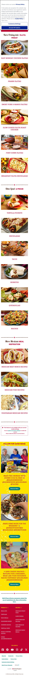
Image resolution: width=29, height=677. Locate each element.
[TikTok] (21, 650)
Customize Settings (14, 23)
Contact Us (10, 655)
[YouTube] (12, 650)
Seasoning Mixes (6, 621)
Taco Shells (4, 618)
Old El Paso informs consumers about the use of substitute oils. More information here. (14, 599)
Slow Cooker (19, 616)
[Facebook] (3, 650)
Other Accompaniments (6, 638)
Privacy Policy (19, 655)
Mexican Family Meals (20, 631)
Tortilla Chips (5, 628)
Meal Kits (4, 611)
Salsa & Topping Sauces (6, 633)
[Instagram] (17, 650)
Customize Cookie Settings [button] (8, 662)
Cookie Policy (19, 18)
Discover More (14, 488)
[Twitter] (26, 650)
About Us (4, 655)
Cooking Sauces (6, 625)
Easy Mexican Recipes (20, 626)
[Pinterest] (7, 650)
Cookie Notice (5, 659)
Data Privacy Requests (7, 665)
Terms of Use (14, 659)
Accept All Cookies (14, 27)
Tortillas (4, 614)
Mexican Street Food (20, 612)
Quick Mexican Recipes (20, 620)
